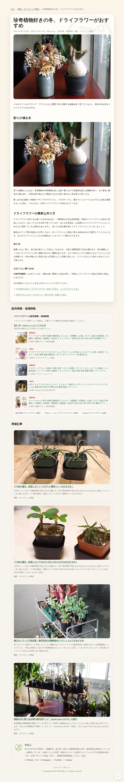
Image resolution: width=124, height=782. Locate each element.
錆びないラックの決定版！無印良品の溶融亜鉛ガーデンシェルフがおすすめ (49, 640)
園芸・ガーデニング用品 (28, 9)
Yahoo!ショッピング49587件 (34, 325)
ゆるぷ (53, 31)
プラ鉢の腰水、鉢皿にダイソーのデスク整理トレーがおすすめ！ (44, 486)
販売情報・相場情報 (65, 31)
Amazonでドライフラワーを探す (94, 413)
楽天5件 (17, 325)
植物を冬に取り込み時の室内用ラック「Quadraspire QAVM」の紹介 (45, 719)
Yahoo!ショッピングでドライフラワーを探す (62, 413)
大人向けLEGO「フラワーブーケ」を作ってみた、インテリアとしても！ (48, 289)
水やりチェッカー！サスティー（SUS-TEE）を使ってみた (41, 295)
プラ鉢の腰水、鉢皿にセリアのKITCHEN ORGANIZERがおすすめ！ (46, 562)
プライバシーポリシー (62, 767)
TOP (12, 9)
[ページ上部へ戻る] (118, 776)
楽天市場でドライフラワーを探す (28, 413)
